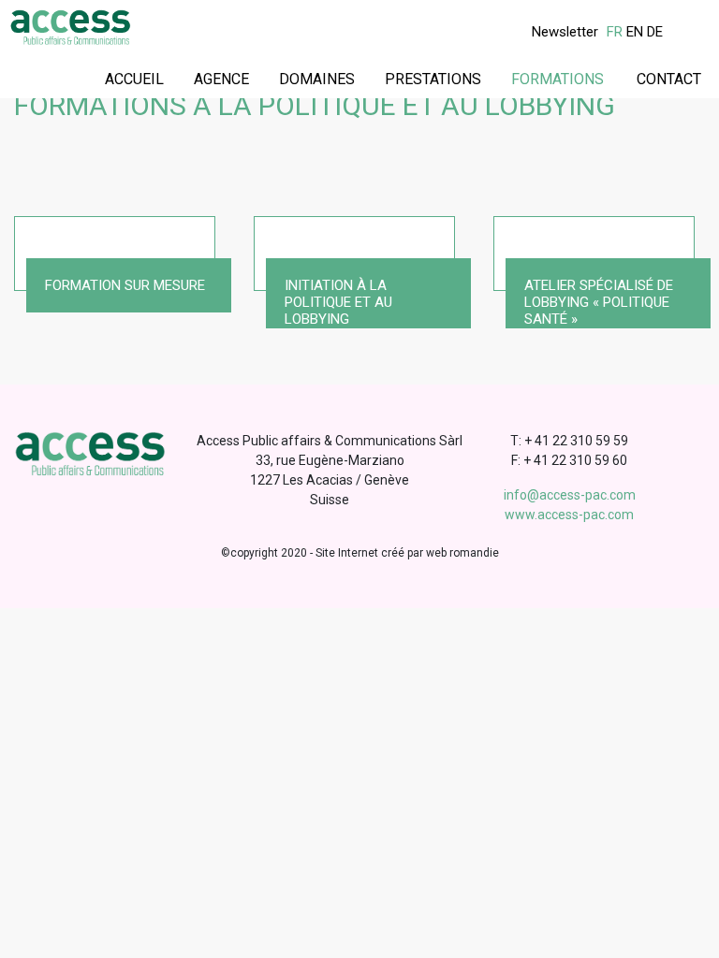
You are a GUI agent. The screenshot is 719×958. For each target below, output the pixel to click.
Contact (669, 79)
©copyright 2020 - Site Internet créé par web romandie (360, 552)
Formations (557, 79)
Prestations (433, 79)
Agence (221, 79)
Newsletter (565, 31)
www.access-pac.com (569, 514)
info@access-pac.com (570, 494)
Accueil (134, 79)
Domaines (317, 79)
